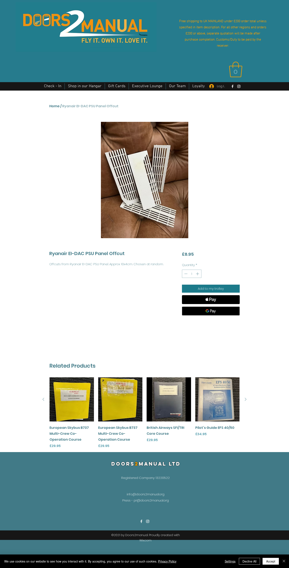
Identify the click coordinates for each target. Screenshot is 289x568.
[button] (235, 69)
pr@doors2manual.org (151, 500)
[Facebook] (232, 86)
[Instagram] (239, 86)
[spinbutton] (191, 274)
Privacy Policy (167, 561)
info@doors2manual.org (145, 494)
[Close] (283, 561)
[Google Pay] (211, 311)
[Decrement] (185, 274)
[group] (144, 413)
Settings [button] (230, 561)
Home (54, 106)
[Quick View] (72, 399)
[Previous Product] (43, 399)
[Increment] (198, 274)
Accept (270, 561)
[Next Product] (245, 399)
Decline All (249, 561)
